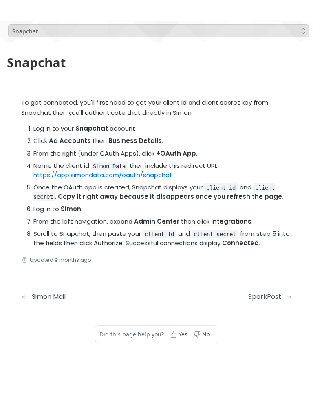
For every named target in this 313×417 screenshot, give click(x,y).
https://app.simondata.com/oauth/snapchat (102, 175)
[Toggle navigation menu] (46, 10)
